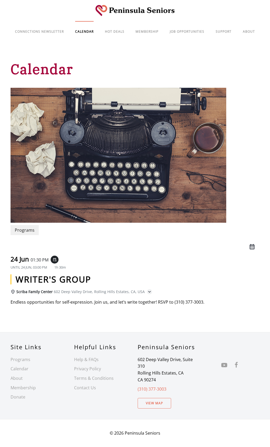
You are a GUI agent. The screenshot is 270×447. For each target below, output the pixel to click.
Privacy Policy (87, 369)
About (249, 31)
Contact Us (85, 388)
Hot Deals (114, 31)
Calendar (19, 369)
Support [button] (224, 31)
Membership (23, 388)
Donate (18, 397)
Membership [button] (147, 31)
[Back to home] (135, 10)
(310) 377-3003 (152, 389)
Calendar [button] (84, 31)
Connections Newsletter (39, 31)
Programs (20, 359)
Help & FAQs (86, 359)
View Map (154, 403)
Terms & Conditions (94, 378)
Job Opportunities (187, 31)
